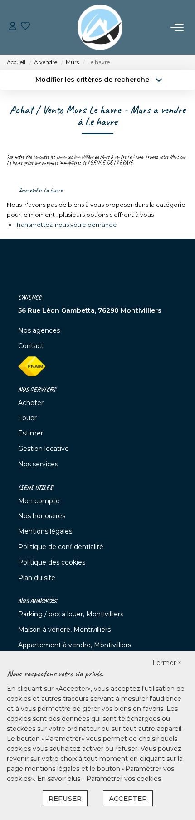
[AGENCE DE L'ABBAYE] (100, 27)
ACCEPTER (128, 798)
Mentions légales (45, 531)
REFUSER (65, 798)
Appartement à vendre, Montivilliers (74, 645)
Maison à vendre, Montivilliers (64, 629)
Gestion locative (43, 449)
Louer (27, 418)
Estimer (30, 433)
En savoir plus (59, 779)
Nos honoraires (41, 516)
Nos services (38, 464)
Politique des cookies (51, 562)
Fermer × (166, 663)
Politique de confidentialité (60, 547)
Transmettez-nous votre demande (66, 224)
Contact (31, 346)
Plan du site (36, 578)
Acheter (31, 403)
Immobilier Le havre (41, 190)
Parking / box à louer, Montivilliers (70, 614)
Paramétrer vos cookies (123, 779)
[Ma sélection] (25, 27)
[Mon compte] (12, 27)
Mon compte (39, 501)
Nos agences (39, 330)
